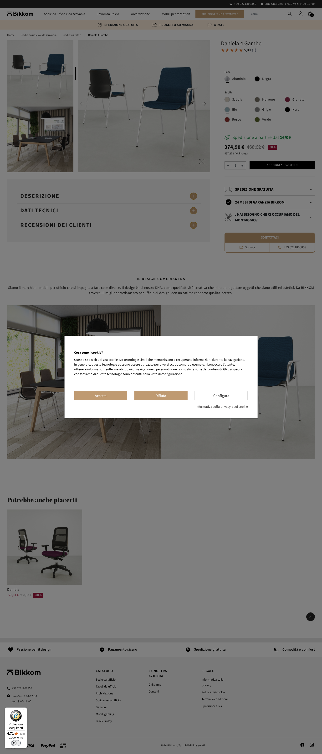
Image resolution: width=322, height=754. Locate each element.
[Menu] (24, 710)
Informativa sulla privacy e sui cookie (221, 407)
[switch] (16, 743)
